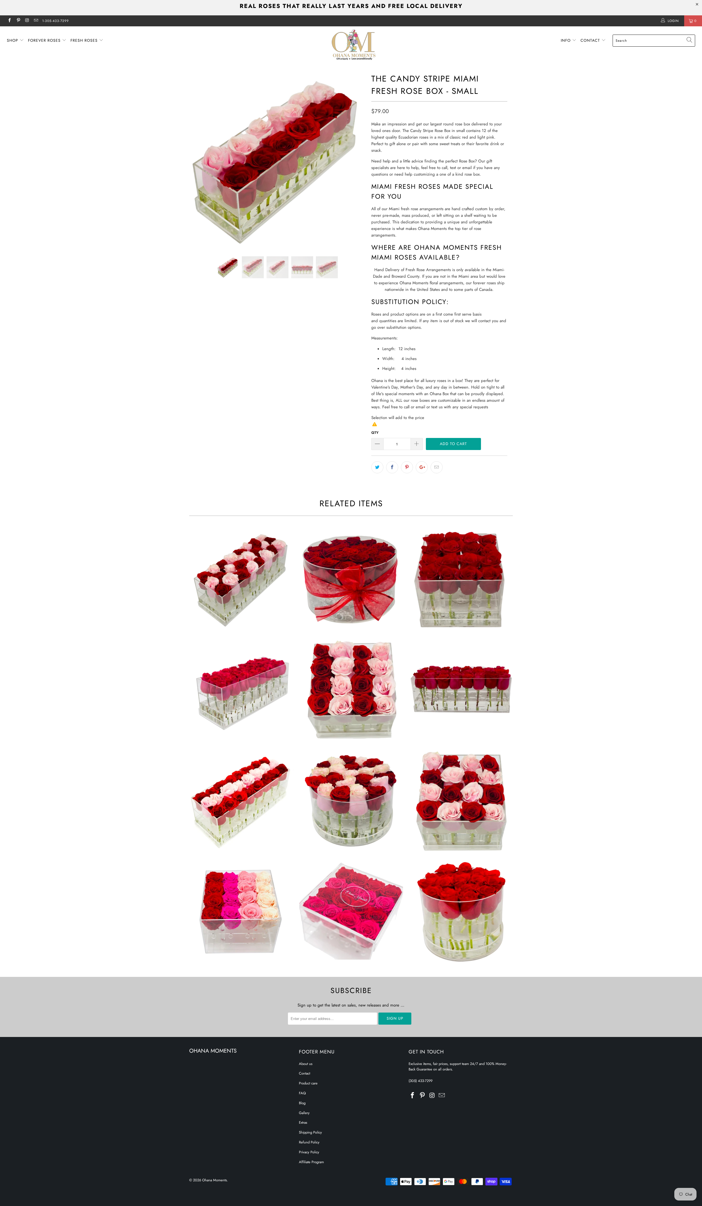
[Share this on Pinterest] (407, 467)
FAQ (302, 1093)
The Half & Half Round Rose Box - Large (351, 801)
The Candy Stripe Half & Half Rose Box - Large (241, 801)
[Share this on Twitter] (377, 467)
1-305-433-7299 (55, 20)
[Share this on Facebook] (392, 467)
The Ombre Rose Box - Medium (241, 912)
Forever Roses (45, 40)
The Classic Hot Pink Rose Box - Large (241, 690)
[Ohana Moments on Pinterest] (18, 20)
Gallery (304, 1112)
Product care (308, 1083)
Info (566, 40)
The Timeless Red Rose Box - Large (351, 579)
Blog (302, 1103)
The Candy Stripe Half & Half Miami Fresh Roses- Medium (351, 690)
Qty (375, 432)
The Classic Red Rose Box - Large (461, 690)
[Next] (356, 159)
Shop (13, 40)
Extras (303, 1122)
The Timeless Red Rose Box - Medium (461, 912)
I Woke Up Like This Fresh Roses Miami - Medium (351, 912)
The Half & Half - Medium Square (461, 801)
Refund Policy (309, 1142)
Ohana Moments (214, 1180)
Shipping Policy (310, 1132)
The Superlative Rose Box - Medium (461, 579)
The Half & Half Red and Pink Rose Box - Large (241, 579)
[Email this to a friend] (437, 467)
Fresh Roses (84, 40)
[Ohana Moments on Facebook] (9, 20)
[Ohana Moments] (353, 44)
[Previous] (198, 159)
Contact (591, 40)
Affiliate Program (311, 1162)
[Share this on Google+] (422, 467)
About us (305, 1063)
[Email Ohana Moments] (35, 20)
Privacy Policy (309, 1152)
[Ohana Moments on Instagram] (27, 20)
